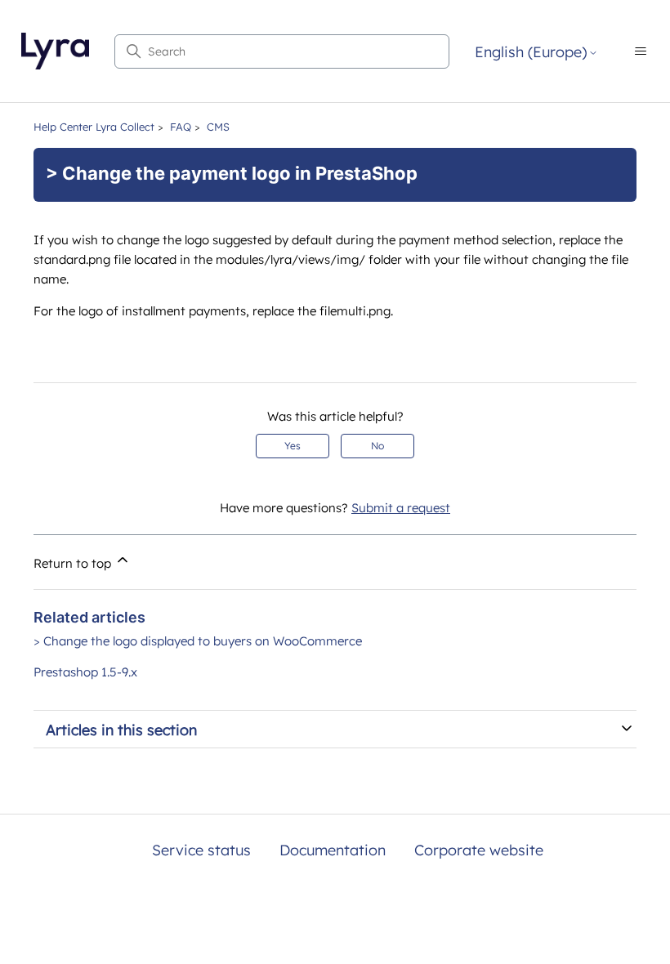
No (377, 446)
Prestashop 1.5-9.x (85, 672)
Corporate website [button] (478, 850)
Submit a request (400, 507)
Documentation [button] (332, 850)
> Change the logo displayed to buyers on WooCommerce (198, 641)
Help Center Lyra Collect (94, 126)
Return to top (74, 563)
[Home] (55, 51)
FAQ (180, 126)
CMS (218, 126)
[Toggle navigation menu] (640, 51)
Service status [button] (201, 850)
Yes (292, 446)
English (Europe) (531, 52)
